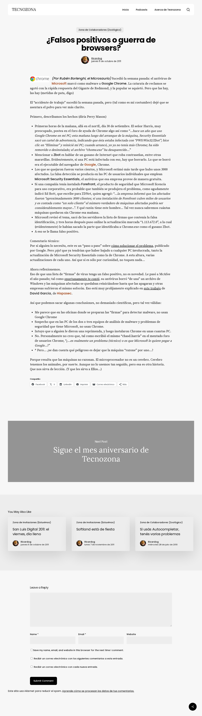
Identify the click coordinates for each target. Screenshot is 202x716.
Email (82, 634)
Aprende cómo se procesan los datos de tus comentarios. (98, 691)
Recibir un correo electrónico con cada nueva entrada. (66, 667)
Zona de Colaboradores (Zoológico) (100, 29)
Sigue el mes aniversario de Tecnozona (101, 451)
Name (34, 634)
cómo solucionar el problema (132, 246)
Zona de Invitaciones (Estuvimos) (32, 522)
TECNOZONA (24, 10)
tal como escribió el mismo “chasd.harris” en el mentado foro (125, 336)
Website (131, 634)
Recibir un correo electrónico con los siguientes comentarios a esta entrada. (78, 658)
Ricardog (96, 58)
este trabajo (152, 288)
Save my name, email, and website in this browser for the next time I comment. (78, 650)
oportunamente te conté (81, 279)
